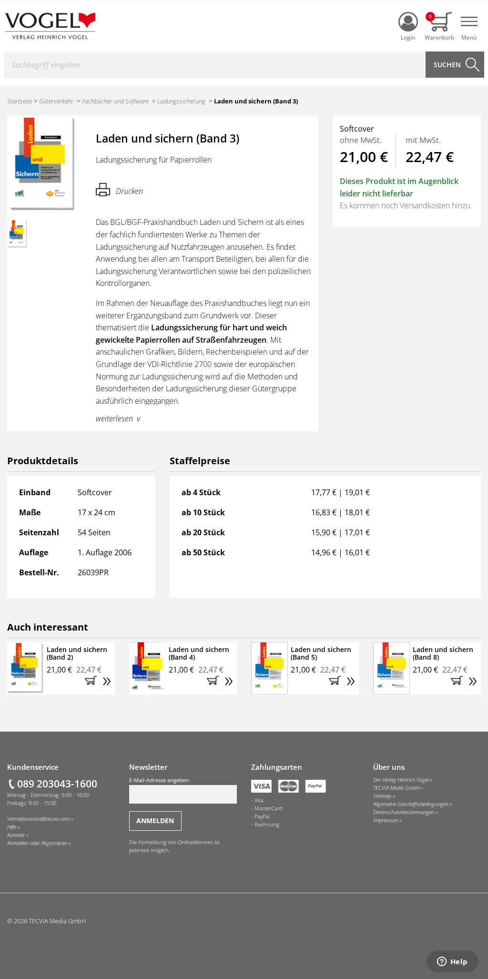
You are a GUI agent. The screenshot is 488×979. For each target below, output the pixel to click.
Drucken (129, 191)
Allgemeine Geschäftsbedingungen (410, 804)
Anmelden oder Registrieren (37, 843)
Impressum (385, 820)
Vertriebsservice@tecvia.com (38, 819)
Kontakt (16, 835)
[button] (92, 683)
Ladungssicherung (181, 101)
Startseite (19, 101)
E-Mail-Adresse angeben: (159, 780)
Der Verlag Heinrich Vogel (400, 779)
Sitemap (382, 796)
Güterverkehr (56, 101)
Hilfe (11, 827)
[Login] (408, 21)
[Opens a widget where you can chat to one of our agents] (452, 962)
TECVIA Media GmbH (396, 788)
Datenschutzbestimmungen (403, 812)
